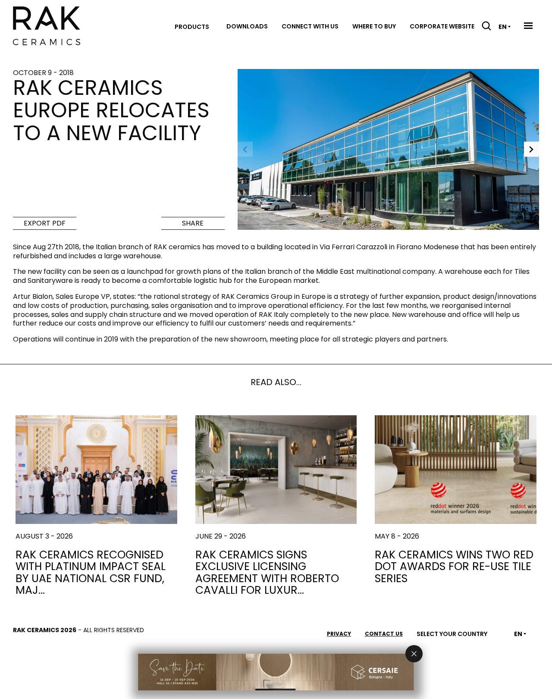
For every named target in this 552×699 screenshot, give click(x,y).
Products (192, 26)
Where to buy (374, 26)
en (503, 26)
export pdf (45, 223)
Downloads (247, 26)
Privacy (339, 633)
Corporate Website (442, 26)
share (193, 223)
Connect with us (310, 26)
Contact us (384, 633)
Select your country (452, 634)
